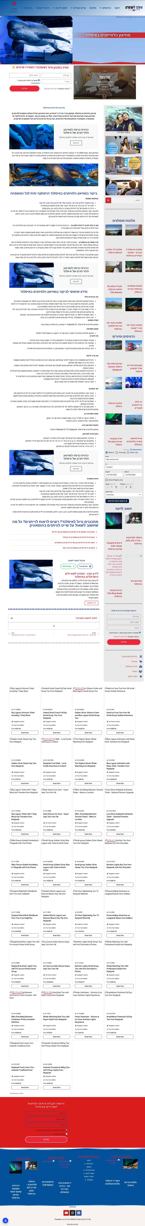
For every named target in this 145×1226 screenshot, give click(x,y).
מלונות (92, 8)
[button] (14, 3)
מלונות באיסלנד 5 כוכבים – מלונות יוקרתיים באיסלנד (134, 252)
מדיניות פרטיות (72, 1224)
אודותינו (72, 1207)
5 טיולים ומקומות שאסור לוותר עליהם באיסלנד (114, 546)
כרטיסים (106, 8)
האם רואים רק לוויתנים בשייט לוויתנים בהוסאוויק (75, 543)
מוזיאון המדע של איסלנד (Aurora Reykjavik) (114, 366)
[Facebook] (79, 1213)
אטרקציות (13, 12)
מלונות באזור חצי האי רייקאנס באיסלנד (134, 328)
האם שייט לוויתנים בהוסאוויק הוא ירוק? (79, 548)
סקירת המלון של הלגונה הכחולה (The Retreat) (114, 289)
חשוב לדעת (61, 8)
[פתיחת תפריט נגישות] (5, 1220)
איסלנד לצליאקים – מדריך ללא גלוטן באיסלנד (134, 540)
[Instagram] (72, 1213)
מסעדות (28, 8)
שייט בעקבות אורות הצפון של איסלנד (115, 441)
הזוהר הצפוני (42, 8)
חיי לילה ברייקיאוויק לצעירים (137, 405)
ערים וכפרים (79, 8)
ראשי (117, 8)
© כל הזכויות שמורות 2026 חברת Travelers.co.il (72, 1219)
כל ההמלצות (91, 603)
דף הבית (142, 17)
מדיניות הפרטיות (50, 88)
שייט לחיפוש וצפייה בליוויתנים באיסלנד (134, 441)
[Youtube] (66, 1213)
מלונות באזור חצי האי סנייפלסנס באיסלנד (114, 326)
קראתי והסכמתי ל (56, 88)
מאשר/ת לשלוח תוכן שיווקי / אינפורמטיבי (124, 633)
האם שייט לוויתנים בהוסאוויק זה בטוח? (79, 537)
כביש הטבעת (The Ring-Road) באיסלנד (114, 593)
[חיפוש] (108, 200)
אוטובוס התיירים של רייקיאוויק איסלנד (134, 368)
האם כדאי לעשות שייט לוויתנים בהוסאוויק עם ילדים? (73, 532)
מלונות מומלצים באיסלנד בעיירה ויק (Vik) (135, 289)
